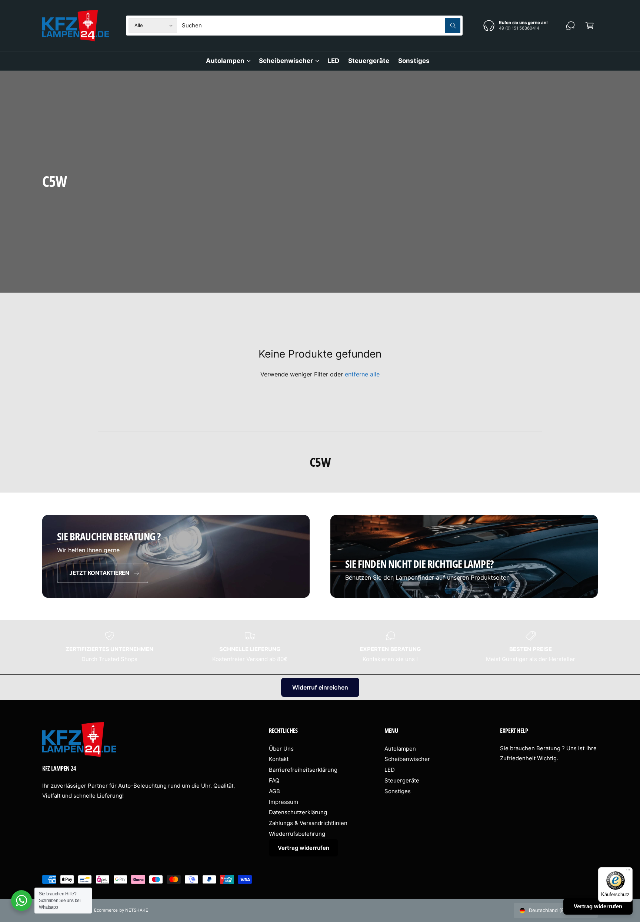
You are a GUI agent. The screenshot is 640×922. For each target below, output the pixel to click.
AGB (274, 791)
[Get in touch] (570, 25)
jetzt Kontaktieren (99, 572)
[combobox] (321, 25)
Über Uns (281, 748)
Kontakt (279, 758)
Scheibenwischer (286, 60)
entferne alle (362, 374)
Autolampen (225, 60)
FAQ (274, 780)
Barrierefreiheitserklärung (303, 769)
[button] (589, 25)
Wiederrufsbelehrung (297, 833)
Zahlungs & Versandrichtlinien (308, 823)
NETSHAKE (136, 910)
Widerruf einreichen (320, 687)
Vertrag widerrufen (303, 847)
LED (389, 769)
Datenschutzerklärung (298, 812)
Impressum (283, 801)
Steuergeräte (401, 780)
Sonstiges (397, 791)
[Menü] (628, 871)
